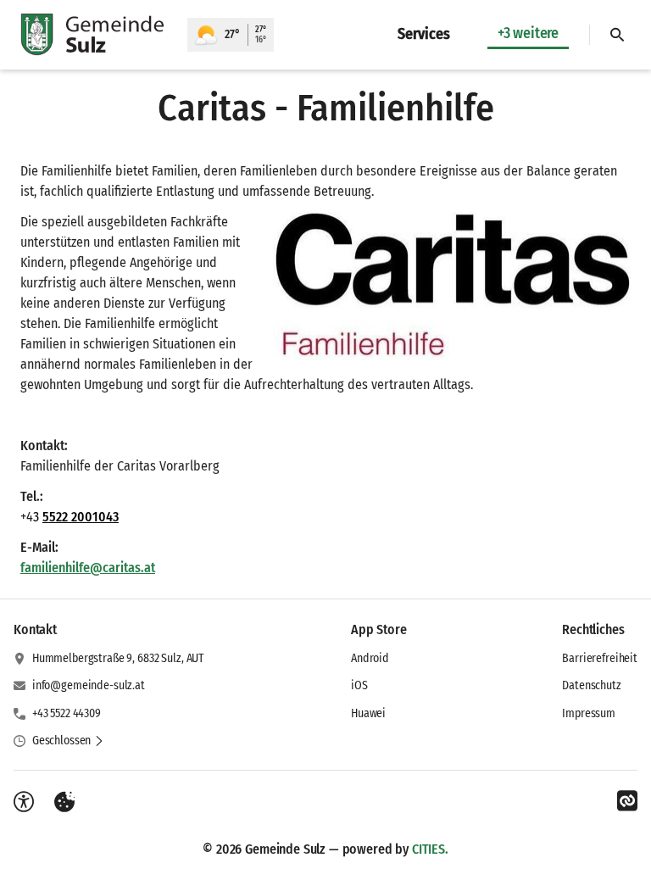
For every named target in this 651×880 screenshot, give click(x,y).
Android (370, 658)
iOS (359, 685)
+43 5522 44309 (66, 713)
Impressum (588, 713)
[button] (452, 286)
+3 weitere (528, 33)
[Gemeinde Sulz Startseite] (93, 35)
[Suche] (617, 34)
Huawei (368, 713)
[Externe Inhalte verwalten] (64, 802)
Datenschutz (591, 685)
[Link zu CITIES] (627, 801)
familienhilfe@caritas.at (87, 568)
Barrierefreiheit (599, 658)
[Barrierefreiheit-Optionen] (24, 802)
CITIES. (430, 849)
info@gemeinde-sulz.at (88, 685)
